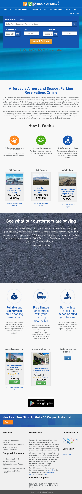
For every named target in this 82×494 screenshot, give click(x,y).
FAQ (4, 461)
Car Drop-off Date (11, 29)
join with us (51, 470)
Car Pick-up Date (49, 29)
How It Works (7, 459)
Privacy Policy (20, 468)
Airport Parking (20, 9)
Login (68, 358)
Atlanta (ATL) (33, 483)
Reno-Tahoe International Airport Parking (41, 190)
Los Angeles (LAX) (45, 483)
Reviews (45, 377)
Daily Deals (15, 459)
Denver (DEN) (48, 485)
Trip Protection (7, 464)
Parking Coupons (8, 471)
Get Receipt (6, 440)
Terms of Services (9, 468)
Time (25, 29)
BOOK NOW (14, 382)
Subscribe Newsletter (10, 450)
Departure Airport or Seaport (15, 19)
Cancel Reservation (9, 445)
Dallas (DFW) (38, 485)
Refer (16, 447)
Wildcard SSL (67, 454)
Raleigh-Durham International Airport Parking (14, 190)
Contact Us (20, 445)
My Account (71, 9)
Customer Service (56, 9)
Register (10, 447)
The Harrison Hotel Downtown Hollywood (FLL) (41, 371)
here (45, 474)
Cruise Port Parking (37, 9)
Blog (7, 461)
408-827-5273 (74, 14)
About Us (7, 9)
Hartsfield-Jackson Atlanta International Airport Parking (68, 192)
